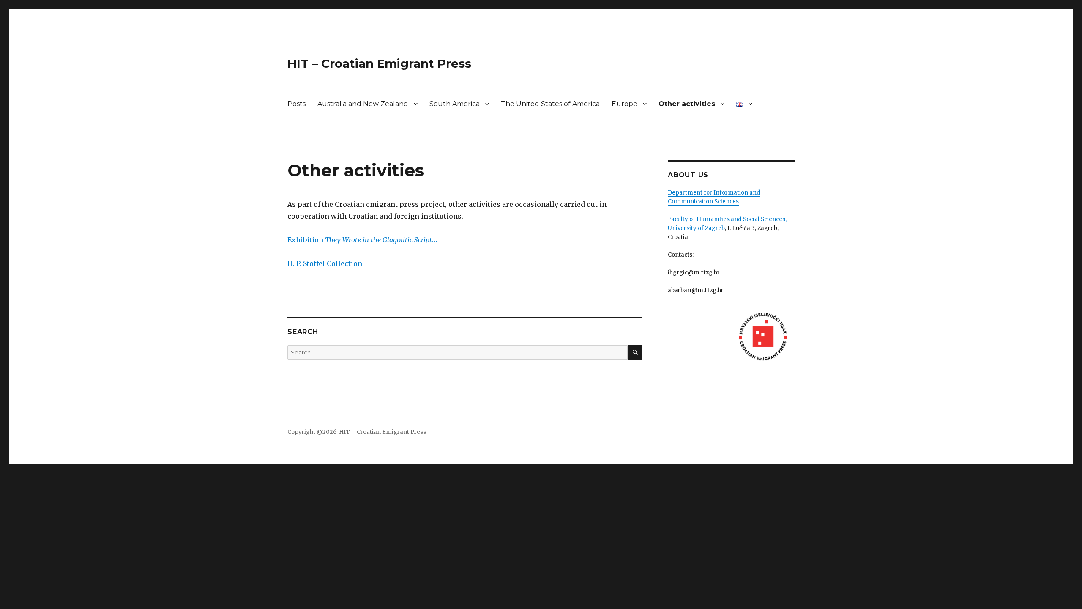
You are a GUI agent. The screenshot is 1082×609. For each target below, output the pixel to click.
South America (454, 104)
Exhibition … (362, 240)
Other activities (686, 104)
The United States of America (550, 104)
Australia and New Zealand (362, 104)
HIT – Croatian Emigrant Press (379, 63)
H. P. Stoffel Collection (324, 263)
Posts (296, 104)
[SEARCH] (635, 352)
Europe (624, 104)
